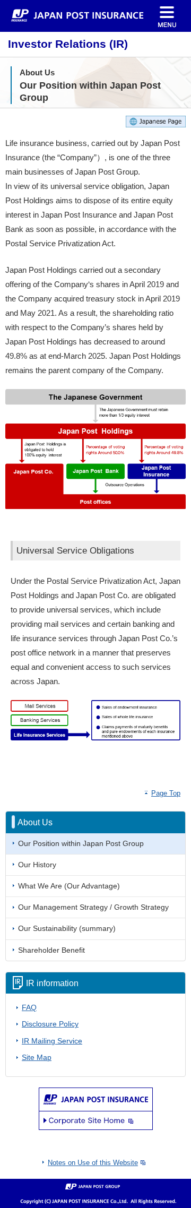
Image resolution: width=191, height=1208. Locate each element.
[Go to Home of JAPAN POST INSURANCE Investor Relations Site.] (77, 14)
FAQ (29, 1008)
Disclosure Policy (50, 1024)
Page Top (165, 793)
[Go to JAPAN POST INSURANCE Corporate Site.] (96, 1107)
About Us (35, 822)
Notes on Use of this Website (93, 1163)
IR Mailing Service (52, 1041)
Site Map (36, 1058)
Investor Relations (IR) (68, 44)
